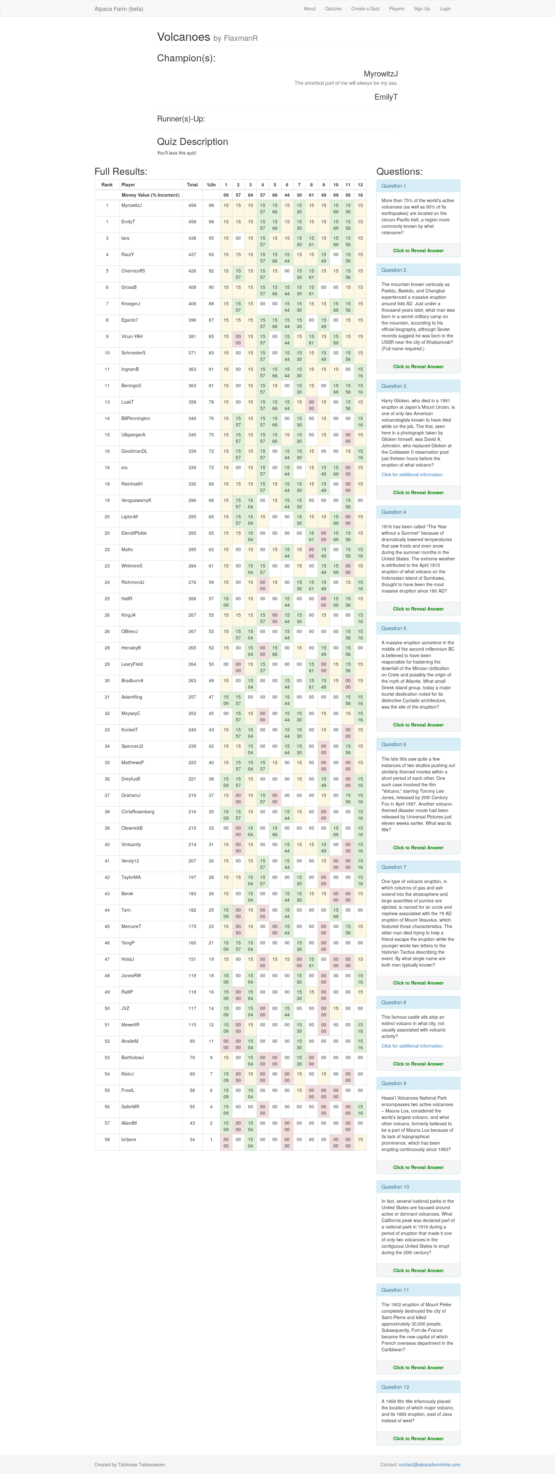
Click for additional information (412, 474)
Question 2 (394, 269)
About (310, 8)
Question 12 (395, 1386)
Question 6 (394, 744)
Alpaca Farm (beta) (119, 8)
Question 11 (395, 1289)
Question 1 (394, 185)
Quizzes (333, 8)
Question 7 (394, 867)
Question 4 (394, 511)
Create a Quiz (365, 8)
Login (445, 8)
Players (396, 8)
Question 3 (394, 385)
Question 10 (395, 1186)
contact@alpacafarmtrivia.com (430, 1464)
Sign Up (422, 8)
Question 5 (394, 628)
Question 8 (394, 1002)
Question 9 (394, 1083)
